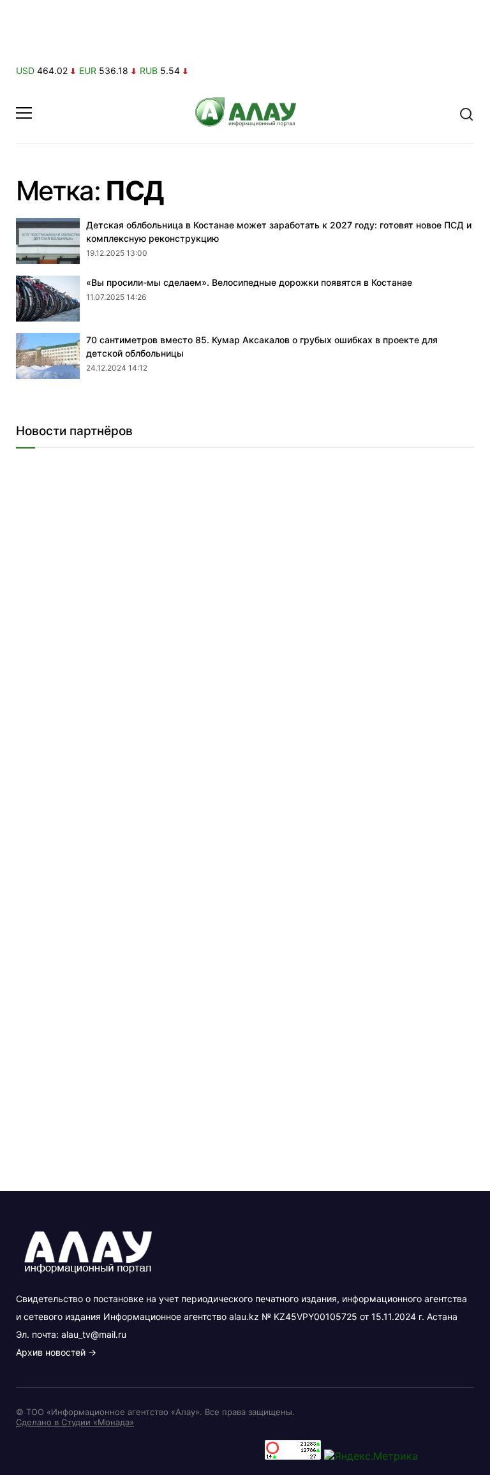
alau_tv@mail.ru (93, 1334)
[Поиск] (466, 113)
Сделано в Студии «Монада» (75, 1422)
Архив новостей (50, 1352)
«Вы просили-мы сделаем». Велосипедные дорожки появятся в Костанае (249, 282)
